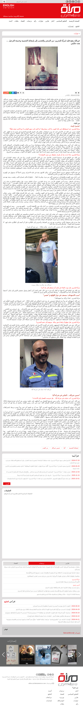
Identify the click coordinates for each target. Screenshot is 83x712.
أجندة (10, 21)
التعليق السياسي (61, 21)
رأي (35, 21)
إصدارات (70, 26)
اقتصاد (23, 21)
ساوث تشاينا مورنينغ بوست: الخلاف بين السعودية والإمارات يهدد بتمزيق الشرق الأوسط (53, 573)
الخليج (77, 26)
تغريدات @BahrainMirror (71, 633)
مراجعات (49, 697)
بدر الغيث (45, 448)
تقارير (47, 21)
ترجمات (29, 21)
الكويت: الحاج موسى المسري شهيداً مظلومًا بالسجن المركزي (56, 606)
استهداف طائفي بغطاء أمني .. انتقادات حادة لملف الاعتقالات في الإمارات (53, 616)
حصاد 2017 (61, 647)
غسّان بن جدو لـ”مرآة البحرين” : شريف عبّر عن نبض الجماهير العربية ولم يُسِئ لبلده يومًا (48, 475)
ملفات (16, 21)
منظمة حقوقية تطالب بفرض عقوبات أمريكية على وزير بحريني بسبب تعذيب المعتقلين (53, 576)
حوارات (40, 21)
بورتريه (62, 697)
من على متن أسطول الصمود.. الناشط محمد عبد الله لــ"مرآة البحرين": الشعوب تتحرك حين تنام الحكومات (43, 478)
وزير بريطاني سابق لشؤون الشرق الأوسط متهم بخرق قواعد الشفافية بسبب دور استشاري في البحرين (49, 591)
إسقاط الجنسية (73, 448)
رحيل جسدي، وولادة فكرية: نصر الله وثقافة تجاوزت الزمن (62, 586)
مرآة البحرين (70, 10)
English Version (8, 6)
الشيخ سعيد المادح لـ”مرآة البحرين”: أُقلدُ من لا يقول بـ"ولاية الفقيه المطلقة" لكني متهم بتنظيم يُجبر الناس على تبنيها (42, 467)
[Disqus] (41, 528)
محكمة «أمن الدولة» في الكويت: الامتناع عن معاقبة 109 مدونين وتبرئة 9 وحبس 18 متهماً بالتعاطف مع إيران (42, 613)
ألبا (64, 448)
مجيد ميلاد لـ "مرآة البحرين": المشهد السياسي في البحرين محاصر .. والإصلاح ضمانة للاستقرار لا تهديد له (43, 472)
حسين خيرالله (56, 448)
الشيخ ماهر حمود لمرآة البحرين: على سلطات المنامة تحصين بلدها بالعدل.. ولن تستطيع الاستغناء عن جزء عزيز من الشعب (43, 461)
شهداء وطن (29, 647)
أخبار (52, 21)
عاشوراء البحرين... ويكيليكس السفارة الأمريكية (45, 649)
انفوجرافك (60, 700)
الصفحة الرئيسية (74, 21)
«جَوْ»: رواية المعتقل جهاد (12, 648)
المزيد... (6, 484)
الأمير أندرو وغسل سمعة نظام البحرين (68, 580)
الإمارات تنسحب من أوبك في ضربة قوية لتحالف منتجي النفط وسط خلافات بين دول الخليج (48, 609)
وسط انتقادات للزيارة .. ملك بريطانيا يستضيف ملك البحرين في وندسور (58, 594)
